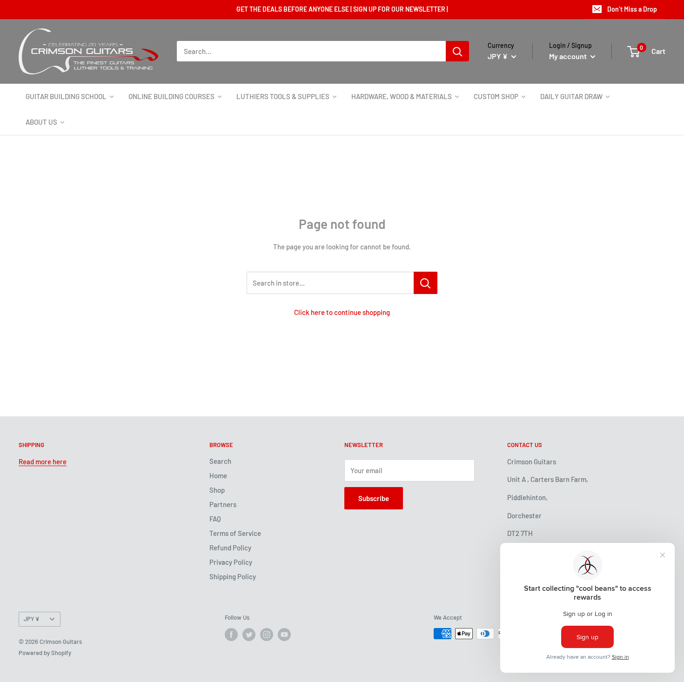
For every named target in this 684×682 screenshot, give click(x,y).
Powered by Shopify (45, 652)
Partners (222, 504)
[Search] (457, 51)
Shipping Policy (232, 576)
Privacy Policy (230, 562)
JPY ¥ (32, 618)
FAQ (215, 519)
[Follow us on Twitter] (248, 634)
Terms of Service (235, 533)
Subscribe (373, 498)
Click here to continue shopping (342, 312)
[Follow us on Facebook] (231, 634)
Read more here (43, 461)
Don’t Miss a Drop (632, 9)
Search (220, 461)
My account (568, 56)
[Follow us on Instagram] (266, 634)
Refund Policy (230, 547)
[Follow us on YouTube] (284, 634)
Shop (217, 490)
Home (218, 475)
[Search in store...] (425, 283)
